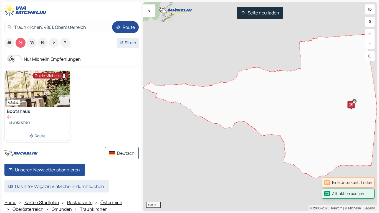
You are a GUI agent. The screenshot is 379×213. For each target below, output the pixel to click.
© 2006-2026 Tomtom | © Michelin (335, 208)
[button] (351, 104)
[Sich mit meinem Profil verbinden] (370, 9)
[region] (260, 106)
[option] (9, 43)
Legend (369, 208)
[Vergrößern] (370, 34)
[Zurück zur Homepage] (26, 10)
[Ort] (370, 56)
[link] (348, 182)
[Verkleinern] (370, 44)
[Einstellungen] (370, 22)
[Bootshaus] (37, 89)
